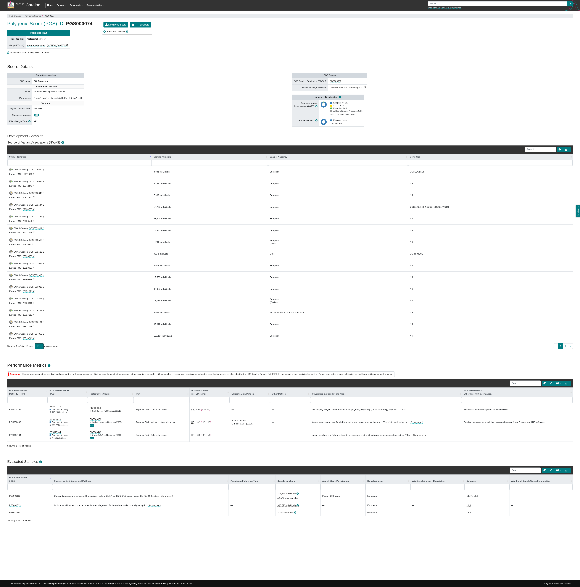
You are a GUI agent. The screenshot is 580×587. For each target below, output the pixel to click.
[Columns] (558, 383)
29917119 (27, 315)
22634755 (27, 209)
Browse (60, 5)
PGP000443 (95, 432)
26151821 (27, 291)
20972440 (27, 186)
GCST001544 (35, 205)
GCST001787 (35, 216)
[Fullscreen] (560, 149)
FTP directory (141, 24)
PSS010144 (55, 432)
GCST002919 (35, 275)
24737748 (27, 232)
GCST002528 (35, 252)
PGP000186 (95, 419)
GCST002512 (35, 240)
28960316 (27, 303)
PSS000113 (55, 406)
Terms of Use (186, 583)
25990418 (27, 279)
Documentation (94, 5)
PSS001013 (55, 419)
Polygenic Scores (32, 16)
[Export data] (567, 149)
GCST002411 (35, 228)
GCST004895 (35, 298)
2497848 (27, 244)
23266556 (27, 221)
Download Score (117, 24)
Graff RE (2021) (347, 87)
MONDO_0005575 (57, 45)
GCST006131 (35, 310)
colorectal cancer (36, 45)
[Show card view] (544, 383)
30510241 (27, 338)
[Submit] (570, 3)
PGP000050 (335, 81)
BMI (447, 7)
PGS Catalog (15, 16)
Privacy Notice (168, 583)
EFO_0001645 (455, 7)
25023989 (27, 256)
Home (50, 5)
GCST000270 (35, 169)
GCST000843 (35, 181)
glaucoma (441, 7)
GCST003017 (35, 287)
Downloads (75, 5)
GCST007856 (35, 334)
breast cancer (432, 7)
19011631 (27, 174)
